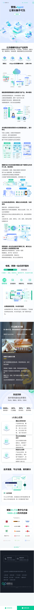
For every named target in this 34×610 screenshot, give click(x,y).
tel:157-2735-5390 (8, 557)
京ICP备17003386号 (19, 586)
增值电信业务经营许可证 (13, 586)
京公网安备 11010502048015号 (6, 586)
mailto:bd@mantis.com (21, 557)
